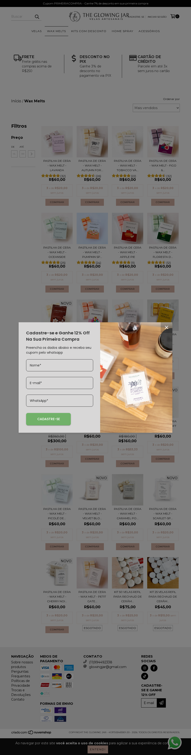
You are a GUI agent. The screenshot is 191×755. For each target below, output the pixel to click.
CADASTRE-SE (48, 419)
